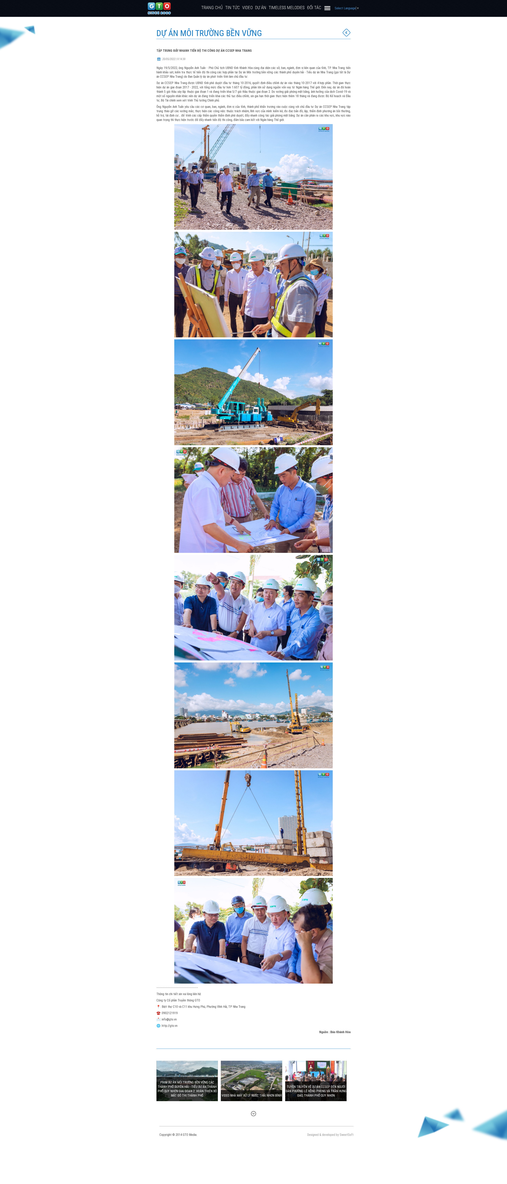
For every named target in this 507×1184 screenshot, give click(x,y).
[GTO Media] (159, 8)
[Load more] (253, 1113)
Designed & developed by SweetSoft (330, 1135)
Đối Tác (314, 8)
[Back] (347, 33)
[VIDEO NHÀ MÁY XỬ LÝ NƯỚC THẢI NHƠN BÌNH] (251, 1081)
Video (247, 8)
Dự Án (260, 8)
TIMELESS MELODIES (287, 8)
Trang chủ (212, 8)
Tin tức (232, 8)
